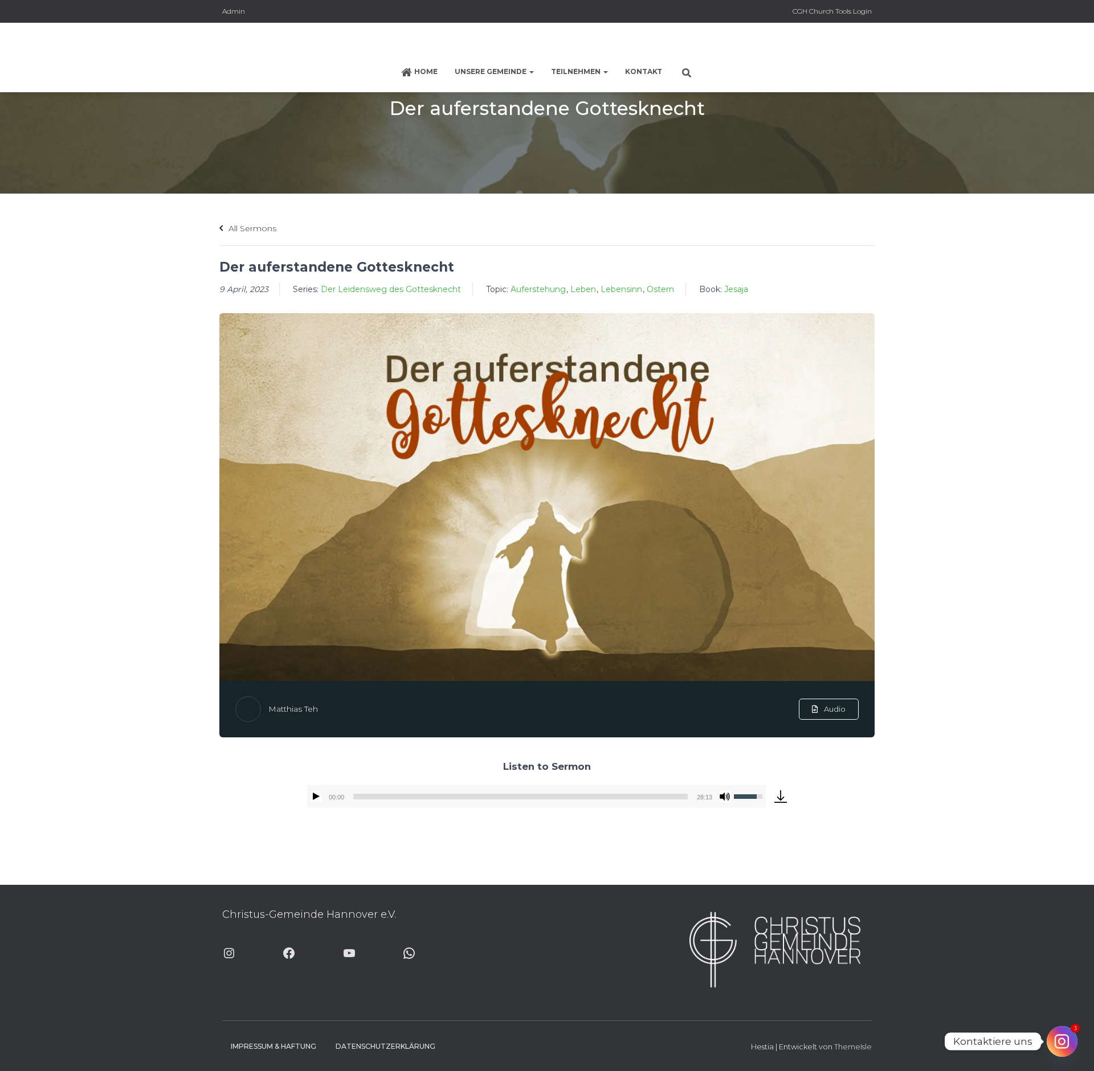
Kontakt (643, 71)
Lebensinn (621, 289)
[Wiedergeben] (316, 796)
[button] (531, 71)
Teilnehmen (576, 71)
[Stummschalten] (724, 796)
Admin (233, 11)
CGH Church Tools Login (832, 11)
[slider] (520, 796)
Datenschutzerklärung (385, 1046)
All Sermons (251, 228)
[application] (536, 796)
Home (426, 71)
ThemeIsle (853, 1046)
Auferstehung (538, 289)
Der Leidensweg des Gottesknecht (391, 289)
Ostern (660, 289)
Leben (583, 289)
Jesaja (736, 289)
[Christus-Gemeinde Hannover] (546, 42)
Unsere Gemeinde (491, 71)
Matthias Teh (293, 709)
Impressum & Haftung (273, 1046)
